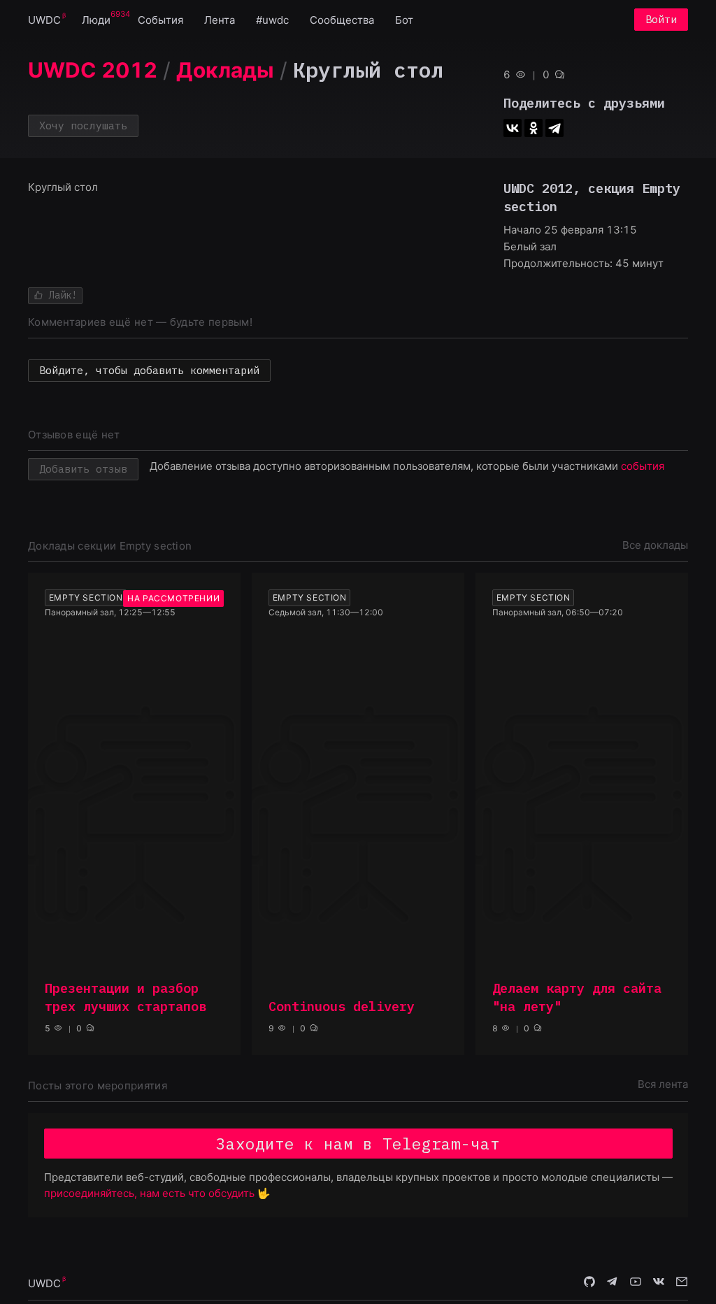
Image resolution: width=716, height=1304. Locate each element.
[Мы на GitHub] (589, 1282)
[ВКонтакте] (512, 128)
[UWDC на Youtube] (635, 1282)
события (642, 466)
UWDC (44, 20)
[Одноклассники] (533, 128)
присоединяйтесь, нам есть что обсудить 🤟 (157, 1193)
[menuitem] (44, 19)
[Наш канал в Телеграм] (612, 1282)
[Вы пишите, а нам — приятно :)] (681, 1282)
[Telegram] (554, 128)
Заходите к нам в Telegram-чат (358, 1143)
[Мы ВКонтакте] (658, 1282)
